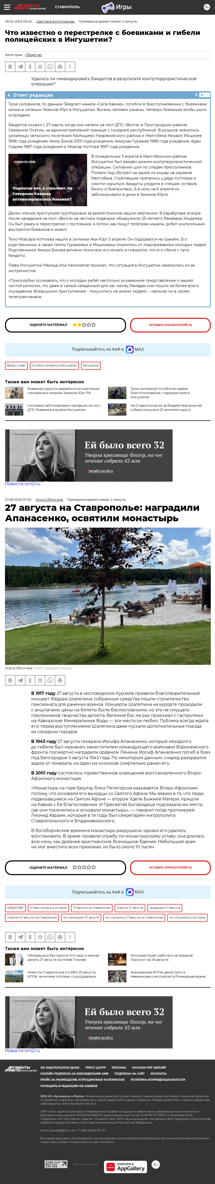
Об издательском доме (59, 1067)
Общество (33, 55)
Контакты (158, 1073)
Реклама (119, 1067)
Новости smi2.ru (22, 483)
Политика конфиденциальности (158, 1079)
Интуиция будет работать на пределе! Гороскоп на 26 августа (162, 957)
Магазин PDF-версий (149, 1067)
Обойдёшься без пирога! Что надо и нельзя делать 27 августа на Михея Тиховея (63, 957)
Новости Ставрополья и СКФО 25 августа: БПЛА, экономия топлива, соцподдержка (62, 974)
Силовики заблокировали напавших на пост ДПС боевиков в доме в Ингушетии (64, 408)
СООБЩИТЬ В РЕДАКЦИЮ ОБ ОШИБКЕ (69, 1086)
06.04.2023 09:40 (18, 21)
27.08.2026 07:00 (18, 500)
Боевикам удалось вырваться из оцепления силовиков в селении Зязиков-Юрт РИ (63, 391)
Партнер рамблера (85, 1164)
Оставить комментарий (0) (170, 325)
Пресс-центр (95, 1067)
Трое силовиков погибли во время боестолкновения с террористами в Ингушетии (160, 393)
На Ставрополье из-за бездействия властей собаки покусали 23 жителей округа (166, 408)
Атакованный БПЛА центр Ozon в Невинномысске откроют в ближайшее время (168, 974)
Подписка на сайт (129, 1073)
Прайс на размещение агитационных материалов (82, 1079)
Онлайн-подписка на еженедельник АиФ (74, 1073)
